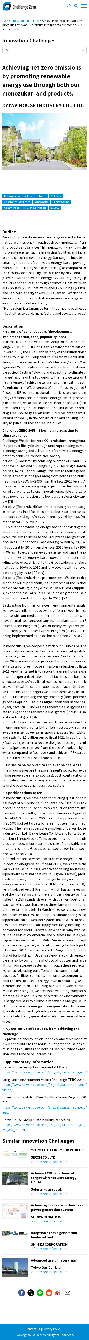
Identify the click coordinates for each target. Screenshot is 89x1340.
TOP (5, 20)
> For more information (49, 1161)
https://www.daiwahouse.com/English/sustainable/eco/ (44, 1072)
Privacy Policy (51, 1329)
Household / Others (34, 207)
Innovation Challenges (25, 20)
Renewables (41, 201)
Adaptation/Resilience (17, 201)
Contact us (33, 1329)
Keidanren (39, 1335)
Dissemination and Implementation (25, 196)
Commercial (11, 207)
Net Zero (56, 196)
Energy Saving (61, 201)
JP (69, 5)
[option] (44, 146)
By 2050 (54, 207)
